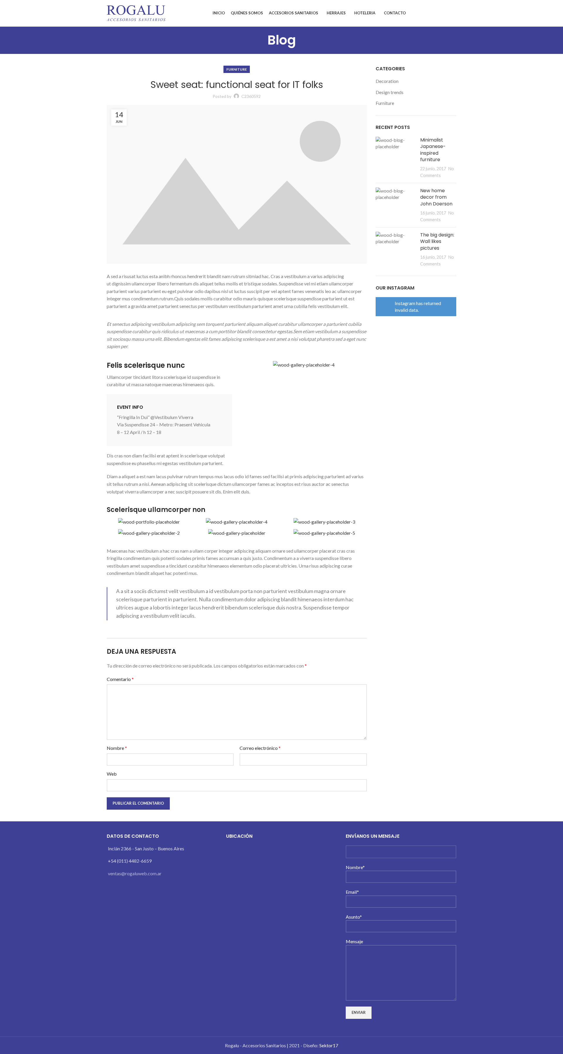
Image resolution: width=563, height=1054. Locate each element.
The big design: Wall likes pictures (437, 241)
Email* (352, 892)
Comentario (120, 679)
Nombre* (355, 867)
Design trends (389, 92)
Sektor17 (328, 1045)
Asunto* (354, 917)
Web (112, 774)
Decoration (387, 81)
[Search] (454, 13)
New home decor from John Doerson (436, 197)
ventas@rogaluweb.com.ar (135, 873)
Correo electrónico (260, 748)
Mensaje (354, 941)
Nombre (117, 748)
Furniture (236, 69)
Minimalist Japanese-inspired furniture (433, 150)
